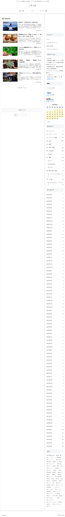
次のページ (22, 110)
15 (55, 114)
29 (55, 118)
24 (59, 116)
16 (57, 114)
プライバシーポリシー (52, 49)
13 (50, 114)
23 (57, 116)
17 (59, 114)
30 (57, 118)
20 (50, 116)
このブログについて (51, 42)
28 (52, 118)
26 (47, 118)
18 (62, 114)
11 (62, 112)
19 (47, 116)
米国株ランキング (50, 101)
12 (47, 114)
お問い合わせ (49, 46)
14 (52, 114)
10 (59, 112)
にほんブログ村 (50, 94)
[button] (62, 88)
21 (52, 116)
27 (50, 118)
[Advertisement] (22, 97)
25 (62, 116)
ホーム (48, 39)
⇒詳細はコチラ (50, 79)
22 (55, 116)
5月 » (48, 121)
